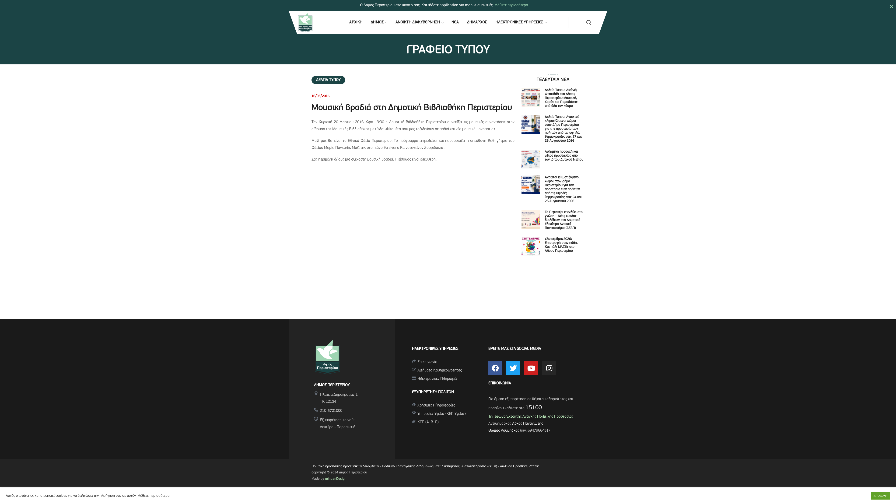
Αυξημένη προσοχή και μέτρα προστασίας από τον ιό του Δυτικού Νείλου (564, 155)
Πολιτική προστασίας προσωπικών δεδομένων (345, 466)
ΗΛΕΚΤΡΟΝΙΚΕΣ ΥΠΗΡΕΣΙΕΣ (435, 349)
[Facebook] (495, 368)
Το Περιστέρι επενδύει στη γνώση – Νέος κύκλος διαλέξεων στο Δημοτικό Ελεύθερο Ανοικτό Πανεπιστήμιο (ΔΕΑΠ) (564, 220)
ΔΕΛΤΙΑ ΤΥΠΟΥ (328, 80)
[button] (588, 22)
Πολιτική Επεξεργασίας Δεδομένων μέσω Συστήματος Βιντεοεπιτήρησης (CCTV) (440, 466)
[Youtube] (531, 368)
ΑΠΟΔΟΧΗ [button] (880, 495)
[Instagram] (549, 368)
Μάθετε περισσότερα (511, 5)
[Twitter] (513, 368)
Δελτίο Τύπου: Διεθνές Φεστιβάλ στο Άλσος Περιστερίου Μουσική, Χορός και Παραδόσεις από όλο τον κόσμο (561, 98)
